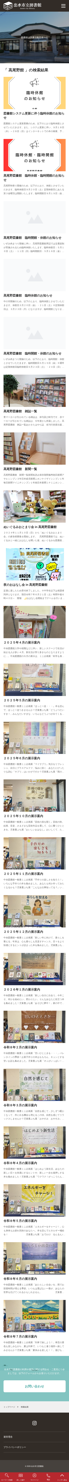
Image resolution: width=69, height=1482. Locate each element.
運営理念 (8, 1437)
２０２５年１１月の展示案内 (23, 873)
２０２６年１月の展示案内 (22, 989)
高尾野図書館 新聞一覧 (20, 469)
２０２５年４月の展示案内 (22, 642)
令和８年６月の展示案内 (20, 1278)
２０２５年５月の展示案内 (22, 700)
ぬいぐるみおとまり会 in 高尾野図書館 (30, 527)
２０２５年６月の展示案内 (22, 758)
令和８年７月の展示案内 (20, 1336)
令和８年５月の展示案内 (20, 1220)
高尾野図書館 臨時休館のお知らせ (28, 295)
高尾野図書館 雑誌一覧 (20, 411)
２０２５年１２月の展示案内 (23, 931)
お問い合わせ (34, 1386)
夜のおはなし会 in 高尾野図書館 (25, 584)
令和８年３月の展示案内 (20, 1105)
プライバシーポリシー (15, 1447)
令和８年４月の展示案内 (20, 1163)
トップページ (9, 1407)
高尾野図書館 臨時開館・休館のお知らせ (32, 237)
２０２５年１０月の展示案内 (23, 816)
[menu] (63, 5)
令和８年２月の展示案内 (20, 1047)
